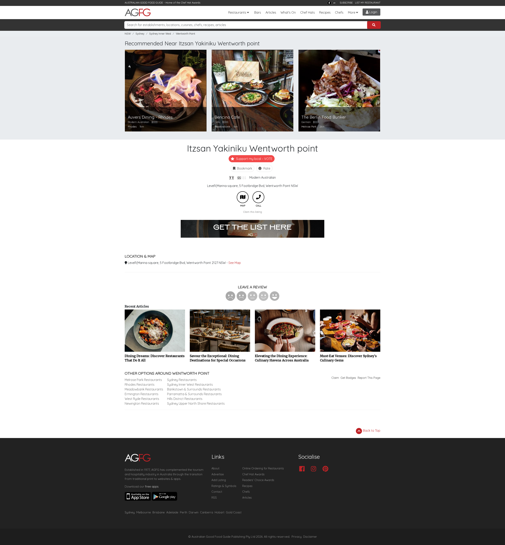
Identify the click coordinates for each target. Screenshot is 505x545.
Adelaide (172, 512)
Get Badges (348, 378)
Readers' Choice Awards (258, 480)
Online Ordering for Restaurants (263, 468)
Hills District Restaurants (184, 399)
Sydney (140, 33)
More (351, 12)
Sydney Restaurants (182, 380)
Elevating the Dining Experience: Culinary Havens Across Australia (282, 358)
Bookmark (244, 168)
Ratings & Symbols (223, 486)
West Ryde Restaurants (142, 399)
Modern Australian (262, 177)
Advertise (217, 474)
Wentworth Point (185, 33)
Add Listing (218, 480)
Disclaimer (310, 536)
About (215, 468)
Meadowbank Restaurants (144, 389)
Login (372, 12)
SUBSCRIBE (346, 2)
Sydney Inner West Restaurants (190, 384)
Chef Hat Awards (190, 2)
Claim (335, 378)
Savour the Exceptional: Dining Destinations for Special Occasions (218, 358)
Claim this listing (252, 211)
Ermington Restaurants (141, 394)
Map (243, 197)
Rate (266, 168)
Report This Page (369, 378)
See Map (234, 263)
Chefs (339, 12)
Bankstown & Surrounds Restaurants (194, 389)
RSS (214, 497)
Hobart (219, 512)
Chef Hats (307, 12)
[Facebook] (329, 3)
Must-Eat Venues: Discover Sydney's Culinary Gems (348, 358)
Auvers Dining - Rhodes (150, 117)
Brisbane (158, 512)
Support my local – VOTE (253, 159)
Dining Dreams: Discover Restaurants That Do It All (155, 358)
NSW (128, 33)
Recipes (325, 12)
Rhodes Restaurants (139, 384)
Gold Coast (233, 512)
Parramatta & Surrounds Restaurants (194, 394)
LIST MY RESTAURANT (367, 2)
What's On (288, 12)
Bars (257, 12)
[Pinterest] (326, 469)
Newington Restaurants (142, 403)
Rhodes (132, 126)
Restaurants (237, 12)
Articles (271, 12)
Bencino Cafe (227, 117)
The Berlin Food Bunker (323, 117)
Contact (216, 491)
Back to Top (371, 430)
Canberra (206, 512)
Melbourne (143, 512)
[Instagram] (334, 3)
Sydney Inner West (160, 33)
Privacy (297, 536)
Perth (183, 512)
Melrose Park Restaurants (143, 380)
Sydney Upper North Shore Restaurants (196, 403)
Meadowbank (222, 126)
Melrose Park (308, 126)
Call (258, 197)
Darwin (193, 512)
